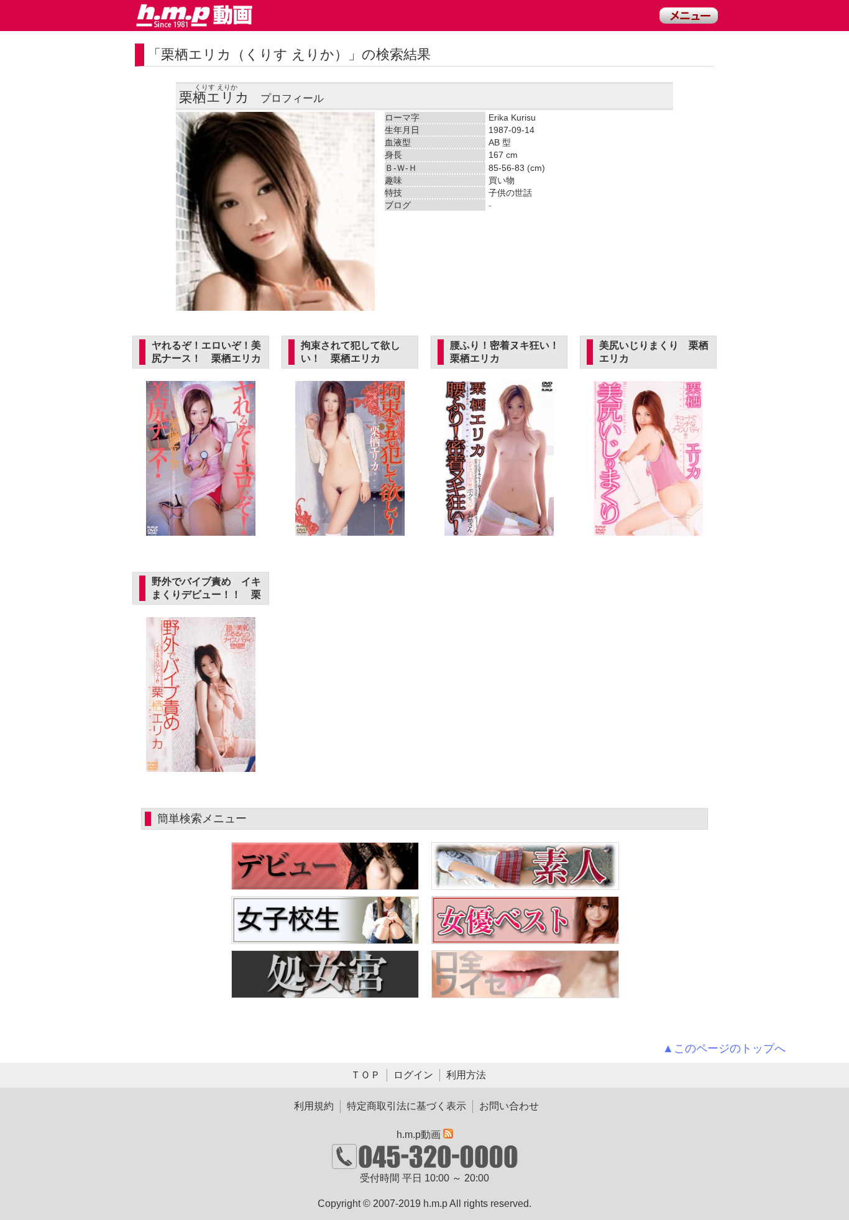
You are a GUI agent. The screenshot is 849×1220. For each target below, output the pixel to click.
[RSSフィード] (448, 1134)
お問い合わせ (509, 1106)
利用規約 (314, 1106)
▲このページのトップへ (724, 1048)
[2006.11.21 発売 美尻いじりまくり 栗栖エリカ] (649, 528)
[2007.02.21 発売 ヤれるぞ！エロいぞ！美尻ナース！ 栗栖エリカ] (201, 528)
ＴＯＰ (365, 1075)
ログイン (413, 1075)
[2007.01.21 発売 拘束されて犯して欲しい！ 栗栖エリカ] (350, 528)
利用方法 (466, 1075)
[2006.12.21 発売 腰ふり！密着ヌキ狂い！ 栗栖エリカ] (499, 528)
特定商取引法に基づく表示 (406, 1106)
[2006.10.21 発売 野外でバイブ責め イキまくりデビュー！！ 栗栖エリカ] (201, 764)
